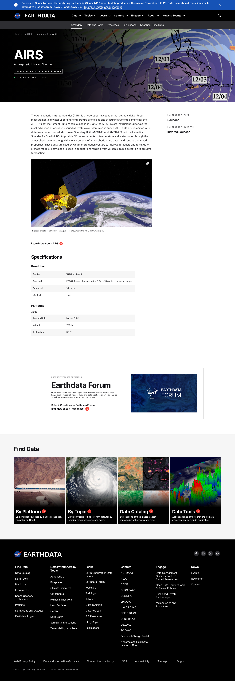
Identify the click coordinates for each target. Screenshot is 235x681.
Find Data (28, 34)
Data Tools (21, 578)
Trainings (91, 593)
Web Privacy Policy (24, 661)
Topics (88, 15)
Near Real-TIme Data (152, 25)
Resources (113, 25)
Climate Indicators (60, 588)
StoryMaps (92, 622)
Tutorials (90, 599)
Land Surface (58, 605)
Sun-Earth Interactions (63, 622)
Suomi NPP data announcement (103, 6)
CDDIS (124, 584)
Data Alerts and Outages (29, 610)
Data (74, 15)
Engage (136, 15)
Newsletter (197, 578)
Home (17, 34)
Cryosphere (57, 593)
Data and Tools (94, 25)
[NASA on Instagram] (203, 553)
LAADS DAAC (128, 607)
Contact (195, 584)
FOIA (124, 661)
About (151, 15)
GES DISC (126, 595)
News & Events (171, 15)
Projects (19, 604)
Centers (119, 15)
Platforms (20, 584)
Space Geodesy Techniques (24, 597)
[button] (91, 194)
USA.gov (180, 661)
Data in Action (94, 604)
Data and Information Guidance (61, 661)
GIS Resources (94, 616)
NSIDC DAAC (128, 613)
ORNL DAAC (128, 618)
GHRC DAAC (128, 590)
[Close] (220, 5)
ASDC (124, 578)
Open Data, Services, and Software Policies (170, 586)
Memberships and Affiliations (166, 604)
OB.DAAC (126, 624)
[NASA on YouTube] (217, 553)
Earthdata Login (24, 616)
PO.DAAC (126, 630)
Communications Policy (100, 661)
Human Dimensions (61, 599)
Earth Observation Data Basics (99, 574)
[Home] (40, 15)
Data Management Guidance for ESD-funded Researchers (167, 576)
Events (195, 572)
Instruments (43, 34)
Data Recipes (93, 610)
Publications (129, 25)
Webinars (91, 587)
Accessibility (142, 661)
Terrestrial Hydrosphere (63, 628)
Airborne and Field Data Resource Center (134, 643)
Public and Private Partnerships (166, 595)
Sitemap (162, 661)
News (195, 567)
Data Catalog (22, 572)
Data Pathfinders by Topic (63, 568)
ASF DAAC (127, 572)
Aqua (34, 311)
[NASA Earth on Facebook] (196, 553)
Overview (76, 25)
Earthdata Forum (95, 581)
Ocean (54, 611)
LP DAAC (126, 601)
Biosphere (56, 582)
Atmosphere (57, 576)
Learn (103, 15)
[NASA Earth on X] (210, 553)
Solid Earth (56, 616)
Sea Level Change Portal (135, 636)
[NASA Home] (18, 15)
